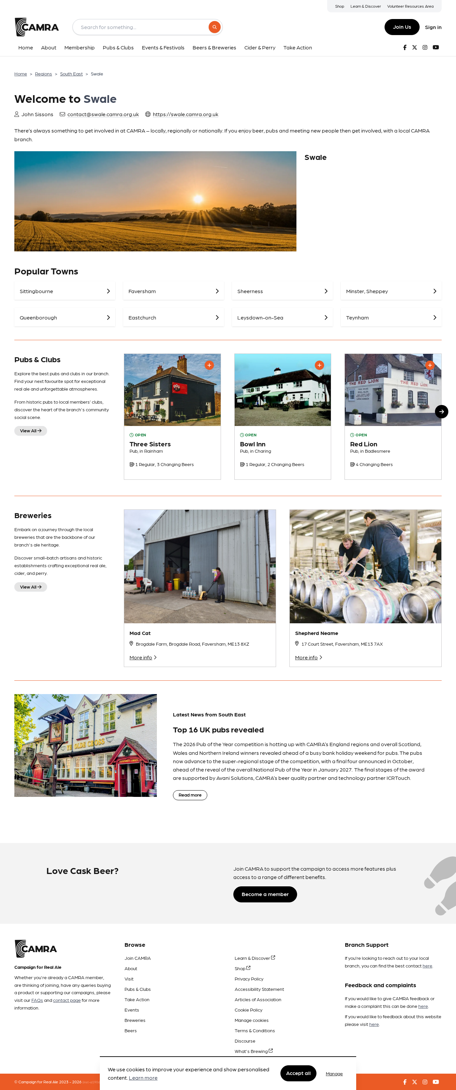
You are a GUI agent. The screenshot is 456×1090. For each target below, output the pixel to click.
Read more (190, 794)
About (131, 968)
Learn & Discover (366, 6)
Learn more (143, 1078)
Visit (129, 978)
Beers (131, 1030)
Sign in (433, 27)
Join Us (402, 26)
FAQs (37, 1000)
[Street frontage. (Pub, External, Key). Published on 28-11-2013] (283, 416)
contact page (67, 1000)
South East (71, 73)
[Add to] (209, 365)
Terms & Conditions (255, 1030)
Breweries (135, 1020)
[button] (441, 411)
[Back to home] (36, 27)
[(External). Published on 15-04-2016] (393, 416)
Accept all (298, 1073)
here (427, 965)
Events (132, 1009)
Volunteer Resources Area (410, 6)
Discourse (245, 1040)
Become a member (265, 894)
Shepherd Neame (316, 633)
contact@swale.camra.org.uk (103, 114)
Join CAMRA (138, 957)
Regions (43, 73)
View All (28, 430)
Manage (334, 1073)
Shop (339, 6)
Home (20, 73)
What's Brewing (252, 1051)
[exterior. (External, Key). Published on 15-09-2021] (172, 416)
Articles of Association (258, 999)
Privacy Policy (249, 978)
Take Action (137, 999)
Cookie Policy (248, 1009)
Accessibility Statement (259, 989)
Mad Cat (140, 633)
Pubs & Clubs (138, 989)
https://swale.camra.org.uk (185, 114)
